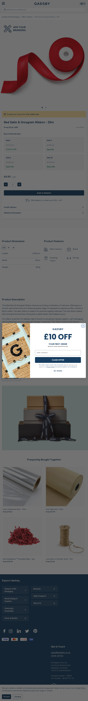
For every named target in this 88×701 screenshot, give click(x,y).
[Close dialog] (83, 326)
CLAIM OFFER (58, 360)
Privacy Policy (51, 367)
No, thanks (58, 371)
